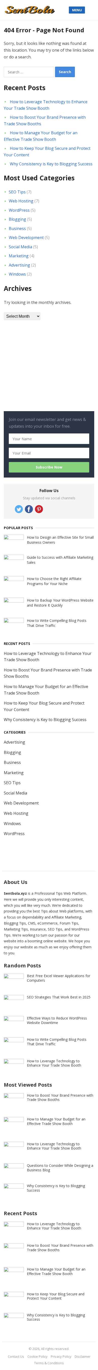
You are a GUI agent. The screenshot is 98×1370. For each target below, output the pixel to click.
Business (17, 228)
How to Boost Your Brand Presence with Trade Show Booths (60, 1097)
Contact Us (16, 1356)
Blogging (17, 219)
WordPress (19, 210)
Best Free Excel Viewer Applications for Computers (58, 978)
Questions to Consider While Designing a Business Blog (60, 1167)
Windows (17, 274)
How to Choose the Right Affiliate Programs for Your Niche (54, 581)
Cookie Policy (37, 1356)
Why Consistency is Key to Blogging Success (51, 164)
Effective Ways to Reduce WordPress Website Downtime (57, 1020)
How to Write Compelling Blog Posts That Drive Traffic (56, 1041)
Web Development (26, 237)
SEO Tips (17, 192)
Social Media (20, 247)
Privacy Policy (61, 1356)
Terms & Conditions (49, 1363)
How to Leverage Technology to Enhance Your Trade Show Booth (54, 1063)
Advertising (19, 265)
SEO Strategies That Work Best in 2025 (58, 997)
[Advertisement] (41, 371)
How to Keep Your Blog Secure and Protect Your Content (55, 1296)
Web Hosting (21, 201)
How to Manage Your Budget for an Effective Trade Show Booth (56, 1121)
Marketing (19, 256)
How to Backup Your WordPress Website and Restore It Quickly (60, 603)
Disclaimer (82, 1356)
